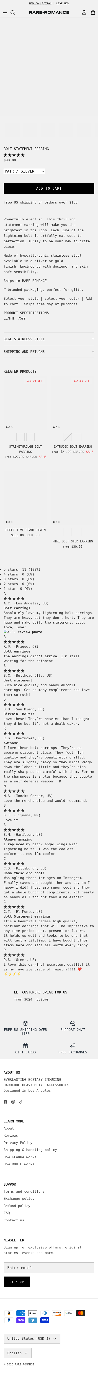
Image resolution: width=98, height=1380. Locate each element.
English (14, 1353)
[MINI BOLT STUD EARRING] (72, 498)
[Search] (15, 13)
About (9, 1128)
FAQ (7, 1213)
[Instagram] (13, 1102)
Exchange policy (19, 1199)
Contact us (14, 1220)
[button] (14, 155)
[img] (14, 598)
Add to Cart (49, 188)
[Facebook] (5, 1102)
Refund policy (17, 1206)
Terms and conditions (24, 1191)
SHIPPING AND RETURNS (24, 352)
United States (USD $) (28, 1338)
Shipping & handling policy (30, 1150)
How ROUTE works (19, 1164)
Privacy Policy (18, 1143)
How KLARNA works (20, 1157)
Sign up (17, 1282)
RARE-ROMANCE (24, 1364)
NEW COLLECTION (40, 3)
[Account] (83, 13)
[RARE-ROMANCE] (49, 12)
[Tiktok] (21, 1102)
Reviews (11, 1135)
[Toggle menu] (5, 13)
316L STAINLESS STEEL (24, 339)
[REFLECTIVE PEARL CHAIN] (25, 498)
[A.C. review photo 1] (23, 632)
